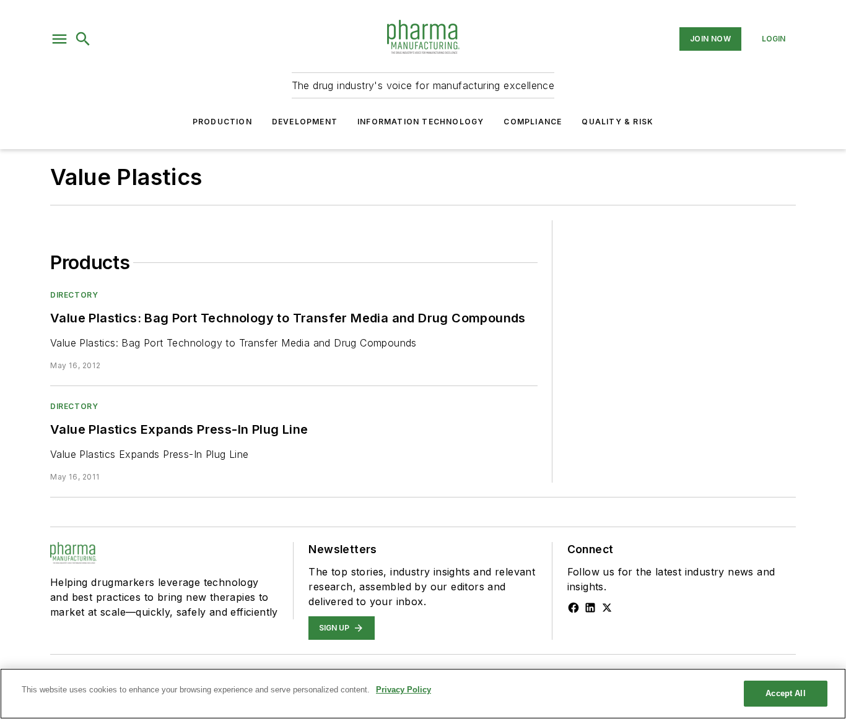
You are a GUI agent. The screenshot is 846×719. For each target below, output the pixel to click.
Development (305, 121)
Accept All (785, 693)
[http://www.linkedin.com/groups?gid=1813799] (590, 607)
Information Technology (420, 121)
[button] (59, 39)
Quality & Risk (617, 121)
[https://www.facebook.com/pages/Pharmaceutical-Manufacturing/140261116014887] (573, 607)
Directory (74, 294)
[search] (83, 39)
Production (222, 121)
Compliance (533, 121)
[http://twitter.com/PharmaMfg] (607, 607)
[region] (423, 693)
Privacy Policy (403, 689)
